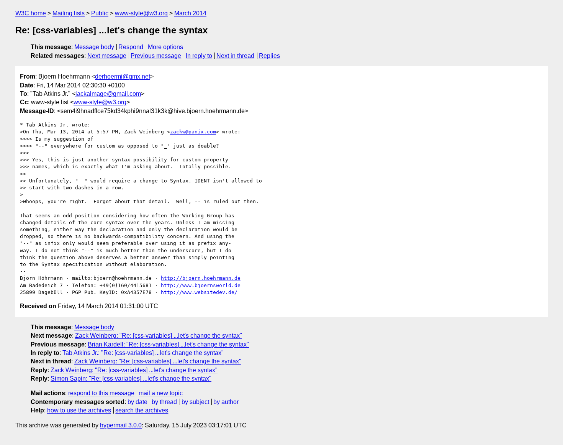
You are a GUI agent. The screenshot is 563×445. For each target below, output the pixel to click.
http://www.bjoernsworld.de (201, 285)
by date (137, 402)
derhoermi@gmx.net (122, 76)
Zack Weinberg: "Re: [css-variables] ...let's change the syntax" (158, 335)
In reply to (199, 56)
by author (226, 402)
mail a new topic (161, 393)
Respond (130, 47)
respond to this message (101, 393)
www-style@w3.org (141, 13)
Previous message (156, 56)
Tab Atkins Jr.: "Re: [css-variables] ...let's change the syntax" (143, 353)
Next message (106, 56)
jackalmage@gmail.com (108, 93)
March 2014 (190, 13)
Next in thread (235, 56)
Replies (269, 56)
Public (99, 13)
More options (165, 47)
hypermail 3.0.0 (121, 425)
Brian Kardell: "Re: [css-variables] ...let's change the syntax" (168, 344)
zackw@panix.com (193, 132)
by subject (195, 402)
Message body (94, 47)
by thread (164, 402)
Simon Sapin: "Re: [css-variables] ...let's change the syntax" (131, 378)
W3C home (30, 13)
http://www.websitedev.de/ (199, 292)
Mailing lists (68, 13)
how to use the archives (79, 410)
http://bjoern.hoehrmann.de (201, 278)
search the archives (141, 410)
